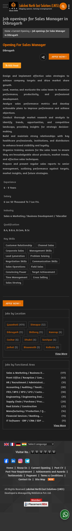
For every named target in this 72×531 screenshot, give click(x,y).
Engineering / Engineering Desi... (25, 396)
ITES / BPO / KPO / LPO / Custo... (25, 391)
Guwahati (12, 324)
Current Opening (21, 31)
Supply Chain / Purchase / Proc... (25, 401)
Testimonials (15, 475)
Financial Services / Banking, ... (24, 415)
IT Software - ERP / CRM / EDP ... (25, 420)
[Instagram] (20, 460)
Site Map (40, 479)
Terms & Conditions (52, 475)
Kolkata (50, 347)
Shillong (33, 332)
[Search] (63, 6)
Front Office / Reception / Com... (25, 377)
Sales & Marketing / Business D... (25, 372)
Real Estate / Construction (21, 406)
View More (61, 353)
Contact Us (24, 479)
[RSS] (51, 479)
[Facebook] (6, 460)
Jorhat (10, 347)
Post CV (58, 467)
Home (7, 31)
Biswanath (30, 347)
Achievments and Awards (50, 471)
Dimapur (36, 324)
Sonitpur (47, 339)
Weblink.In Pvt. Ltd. (41, 493)
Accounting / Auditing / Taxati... (25, 387)
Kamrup (53, 332)
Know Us (22, 467)
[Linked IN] (13, 460)
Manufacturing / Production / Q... (26, 411)
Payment (31, 475)
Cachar (11, 339)
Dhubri (28, 339)
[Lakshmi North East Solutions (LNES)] (34, 7)
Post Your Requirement (19, 471)
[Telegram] (27, 460)
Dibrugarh (12, 332)
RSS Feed (13, 65)
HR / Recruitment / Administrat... (25, 382)
